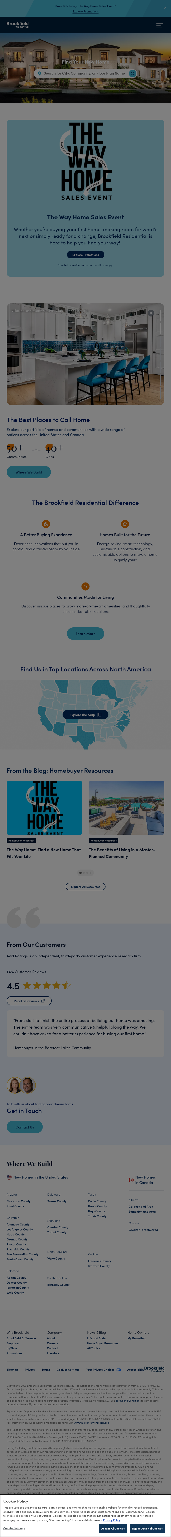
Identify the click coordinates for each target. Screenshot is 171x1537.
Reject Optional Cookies (147, 1528)
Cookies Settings (14, 1528)
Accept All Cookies (113, 1528)
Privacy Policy (111, 1520)
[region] (85, 1515)
